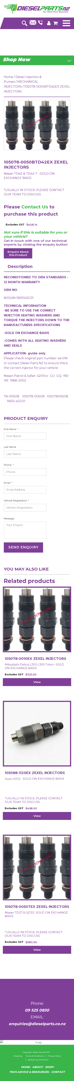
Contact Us (34, 207)
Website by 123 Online (38, 1060)
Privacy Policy (54, 1056)
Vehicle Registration (15, 500)
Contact (58, 1072)
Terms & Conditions (35, 1056)
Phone (8, 464)
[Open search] (24, 22)
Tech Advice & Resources (29, 1072)
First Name (10, 429)
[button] (63, 106)
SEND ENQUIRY (23, 547)
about (37, 1067)
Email (7, 482)
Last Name (10, 447)
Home (8, 77)
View (37, 682)
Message (9, 518)
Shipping (17, 1056)
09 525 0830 (37, 1010)
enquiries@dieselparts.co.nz (37, 1024)
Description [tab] (20, 266)
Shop (49, 1067)
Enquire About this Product (18, 253)
